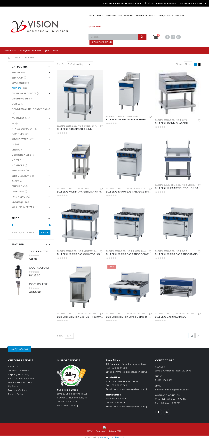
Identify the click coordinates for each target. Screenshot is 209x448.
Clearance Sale (170, 185)
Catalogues (24, 50)
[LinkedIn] (178, 37)
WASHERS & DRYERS (23, 207)
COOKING (69, 126)
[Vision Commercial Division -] (39, 26)
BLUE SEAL (61, 126)
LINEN (15, 149)
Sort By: (61, 64)
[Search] (142, 37)
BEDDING (17, 72)
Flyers (46, 50)
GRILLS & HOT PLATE (91, 126)
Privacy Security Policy (20, 382)
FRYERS (135, 116)
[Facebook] (167, 37)
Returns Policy (15, 394)
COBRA (16, 103)
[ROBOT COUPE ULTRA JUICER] (18, 272)
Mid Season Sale (139, 188)
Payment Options (17, 390)
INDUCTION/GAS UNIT (141, 251)
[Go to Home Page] (9, 58)
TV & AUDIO (18, 196)
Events (55, 50)
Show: (179, 64)
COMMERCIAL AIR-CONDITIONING (31, 109)
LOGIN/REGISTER (165, 15)
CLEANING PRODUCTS (24, 93)
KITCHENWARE (20, 139)
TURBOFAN (18, 191)
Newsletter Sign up (101, 42)
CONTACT (129, 15)
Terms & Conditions (18, 370)
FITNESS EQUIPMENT (23, 128)
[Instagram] (173, 37)
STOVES (184, 120)
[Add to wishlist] (101, 126)
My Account (14, 386)
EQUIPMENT (78, 126)
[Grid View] (195, 64)
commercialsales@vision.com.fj (130, 371)
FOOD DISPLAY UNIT (91, 314)
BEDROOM (17, 77)
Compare (97, 83)
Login (105, 3)
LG (13, 144)
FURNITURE (18, 134)
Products (9, 50)
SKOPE (15, 181)
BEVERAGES (18, 83)
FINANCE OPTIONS (144, 15)
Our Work (36, 50)
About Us (13, 366)
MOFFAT (16, 160)
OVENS (184, 251)
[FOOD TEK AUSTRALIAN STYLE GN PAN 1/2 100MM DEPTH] (18, 255)
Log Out (180, 15)
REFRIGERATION (20, 175)
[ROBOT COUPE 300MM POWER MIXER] (18, 288)
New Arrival (18, 170)
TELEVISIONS (18, 186)
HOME (91, 15)
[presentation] (47, 244)
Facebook (158, 412)
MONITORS (18, 165)
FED (14, 123)
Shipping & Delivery (18, 374)
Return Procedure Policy (21, 378)
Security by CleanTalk (112, 437)
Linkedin (166, 412)
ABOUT (100, 15)
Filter (44, 232)
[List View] (199, 64)
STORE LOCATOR (114, 15)
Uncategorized (20, 202)
